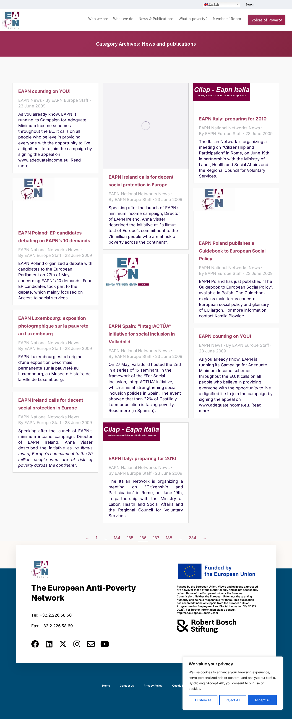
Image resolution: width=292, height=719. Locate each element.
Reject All (233, 700)
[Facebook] (35, 644)
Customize (203, 700)
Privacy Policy (153, 685)
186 (143, 537)
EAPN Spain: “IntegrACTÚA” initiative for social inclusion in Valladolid (142, 333)
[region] (232, 683)
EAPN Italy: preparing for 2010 (232, 119)
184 (117, 537)
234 (192, 537)
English (213, 4)
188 (169, 537)
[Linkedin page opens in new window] (262, 5)
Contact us (127, 685)
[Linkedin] (49, 644)
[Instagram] (77, 644)
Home (106, 685)
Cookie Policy (181, 685)
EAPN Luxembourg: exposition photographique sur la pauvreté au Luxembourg (53, 325)
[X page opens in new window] (275, 5)
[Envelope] (91, 644)
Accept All (263, 700)
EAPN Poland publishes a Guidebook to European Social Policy (232, 250)
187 (156, 537)
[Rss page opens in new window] (282, 5)
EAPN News (30, 100)
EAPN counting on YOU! (44, 91)
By (67, 100)
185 (130, 537)
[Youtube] (105, 644)
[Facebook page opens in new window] (268, 5)
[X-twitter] (63, 644)
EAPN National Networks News (139, 193)
